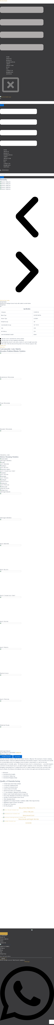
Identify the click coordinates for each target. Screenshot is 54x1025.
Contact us (7, 163)
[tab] (6, 756)
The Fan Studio (3, 0)
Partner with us (8, 155)
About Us (6, 151)
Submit (3, 958)
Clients (6, 156)
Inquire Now (7, 165)
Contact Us (18, 752)
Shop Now (9, 74)
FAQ (5, 161)
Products (6, 153)
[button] (21, 29)
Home (5, 150)
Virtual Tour (7, 158)
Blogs (5, 160)
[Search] (2, 105)
